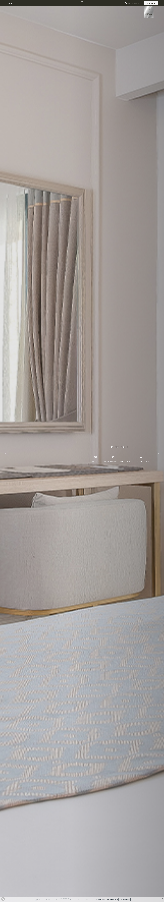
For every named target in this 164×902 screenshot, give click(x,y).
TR (18, 3)
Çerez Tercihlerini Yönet (112, 899)
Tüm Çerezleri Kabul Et (100, 899)
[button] (5, 454)
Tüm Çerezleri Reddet (125, 899)
